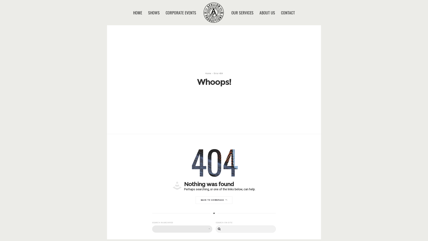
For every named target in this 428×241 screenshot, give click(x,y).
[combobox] (182, 229)
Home (208, 73)
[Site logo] (210, 12)
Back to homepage (212, 200)
